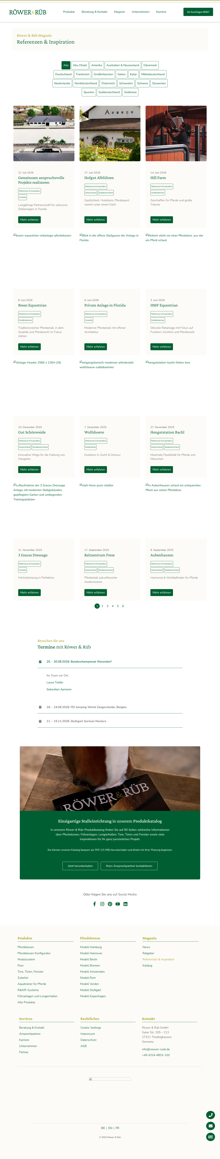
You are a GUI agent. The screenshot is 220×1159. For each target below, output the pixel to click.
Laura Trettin (55, 682)
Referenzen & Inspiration (158, 959)
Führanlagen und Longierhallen (37, 996)
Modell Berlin (88, 959)
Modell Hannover (91, 953)
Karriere (24, 1040)
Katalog (147, 965)
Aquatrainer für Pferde (32, 984)
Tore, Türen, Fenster (30, 972)
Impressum (88, 1034)
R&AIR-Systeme (28, 990)
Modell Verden (89, 984)
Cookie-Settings (91, 1028)
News (146, 947)
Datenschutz (88, 1040)
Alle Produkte (26, 1002)
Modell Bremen (90, 965)
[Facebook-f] (94, 904)
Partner (24, 1052)
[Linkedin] (125, 904)
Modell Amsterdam (92, 972)
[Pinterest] (110, 904)
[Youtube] (117, 904)
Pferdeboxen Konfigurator (34, 953)
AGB (84, 1046)
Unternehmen (28, 1046)
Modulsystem (26, 959)
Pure (21, 965)
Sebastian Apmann (59, 689)
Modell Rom (88, 978)
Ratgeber (148, 953)
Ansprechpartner (30, 1034)
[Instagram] (102, 904)
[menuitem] (69, 12)
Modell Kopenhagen (93, 996)
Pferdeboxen (26, 947)
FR (117, 1128)
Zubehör (23, 978)
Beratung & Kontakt (31, 1028)
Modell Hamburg (91, 947)
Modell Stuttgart (90, 990)
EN (110, 1128)
